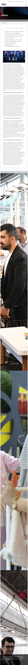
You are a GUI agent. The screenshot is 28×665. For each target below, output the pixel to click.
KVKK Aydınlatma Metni (7, 659)
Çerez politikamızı (6, 658)
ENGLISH (22, 1)
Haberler (5, 17)
